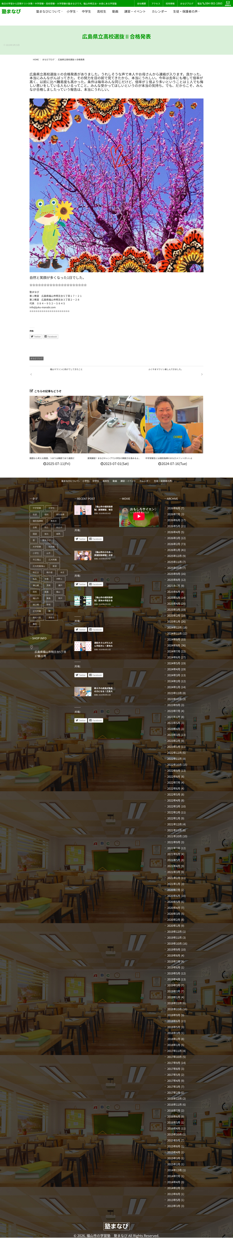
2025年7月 (173, 586)
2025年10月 (174, 568)
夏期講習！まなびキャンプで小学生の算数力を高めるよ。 (114, 458)
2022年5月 (173, 794)
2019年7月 (173, 961)
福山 (58, 591)
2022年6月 (173, 788)
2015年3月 (173, 1158)
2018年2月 (173, 1039)
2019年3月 (173, 985)
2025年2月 (173, 615)
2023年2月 (173, 741)
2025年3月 (173, 609)
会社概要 (141, 3)
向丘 (47, 527)
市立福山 (37, 559)
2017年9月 (173, 1063)
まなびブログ (186, 3)
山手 (49, 553)
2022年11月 (174, 758)
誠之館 (36, 604)
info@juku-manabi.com (43, 307)
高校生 (101, 11)
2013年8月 (173, 1194)
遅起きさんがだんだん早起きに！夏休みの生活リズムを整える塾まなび (103, 647)
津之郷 (36, 585)
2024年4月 (173, 669)
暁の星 (50, 572)
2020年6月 (173, 896)
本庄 (62, 572)
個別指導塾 (38, 520)
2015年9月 (173, 1140)
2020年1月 (173, 925)
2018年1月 (173, 1045)
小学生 (71, 11)
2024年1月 (173, 687)
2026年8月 (173, 508)
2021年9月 (173, 842)
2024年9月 (173, 639)
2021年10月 (174, 836)
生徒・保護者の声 (185, 11)
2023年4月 (173, 729)
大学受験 (37, 546)
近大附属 (37, 611)
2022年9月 (173, 770)
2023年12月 (174, 693)
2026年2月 (173, 544)
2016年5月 (173, 1122)
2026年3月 (173, 538)
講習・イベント (135, 11)
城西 (58, 533)
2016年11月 (174, 1104)
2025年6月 (173, 592)
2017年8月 (173, 1069)
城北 (47, 533)
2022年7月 (173, 782)
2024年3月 (173, 675)
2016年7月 (173, 1110)
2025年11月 (174, 562)
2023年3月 (173, 735)
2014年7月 (173, 1176)
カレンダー (159, 11)
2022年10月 (174, 764)
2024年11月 (174, 633)
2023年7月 (173, 711)
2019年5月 (173, 973)
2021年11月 (174, 830)
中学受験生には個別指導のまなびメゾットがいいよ (168, 458)
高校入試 (37, 617)
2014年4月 (173, 1182)
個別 (47, 514)
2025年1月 (173, 621)
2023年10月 (174, 699)
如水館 (52, 546)
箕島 (49, 598)
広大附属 (53, 559)
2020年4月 (173, 908)
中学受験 (37, 508)
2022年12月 (174, 753)
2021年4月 (173, 866)
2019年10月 (174, 943)
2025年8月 (173, 580)
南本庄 (54, 520)
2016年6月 (173, 1116)
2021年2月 (173, 878)
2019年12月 (174, 931)
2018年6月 (173, 1021)
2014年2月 (173, 1188)
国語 (35, 533)
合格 (35, 527)
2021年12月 (174, 824)
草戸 (60, 598)
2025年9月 (173, 574)
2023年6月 (173, 717)
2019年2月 (173, 991)
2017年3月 (173, 1086)
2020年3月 (173, 914)
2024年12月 (174, 627)
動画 (115, 11)
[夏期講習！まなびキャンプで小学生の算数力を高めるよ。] (116, 425)
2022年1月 (173, 818)
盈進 (47, 591)
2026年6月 (173, 520)
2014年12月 (174, 1170)
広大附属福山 (39, 566)
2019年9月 (173, 949)
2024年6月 (173, 657)
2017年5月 (173, 1075)
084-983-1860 (213, 3)
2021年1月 (173, 884)
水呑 (47, 578)
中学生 (86, 11)
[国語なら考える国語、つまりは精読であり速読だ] (58, 425)
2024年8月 (173, 645)
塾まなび (46, 540)
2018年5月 (173, 1027)
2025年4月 (173, 603)
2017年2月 (173, 1092)
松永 (35, 578)
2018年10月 (174, 1009)
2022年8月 (173, 776)
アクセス (155, 3)
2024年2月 (173, 681)
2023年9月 (173, 705)
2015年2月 (173, 1164)
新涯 (55, 566)
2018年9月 (173, 1015)
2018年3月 (173, 1033)
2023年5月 (173, 723)
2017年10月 (174, 1057)
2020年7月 (173, 890)
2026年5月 (173, 526)
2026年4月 (173, 532)
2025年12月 (174, 556)
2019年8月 (173, 955)
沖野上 (59, 578)
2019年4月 (173, 979)
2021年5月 (173, 860)
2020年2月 (173, 920)
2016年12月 (174, 1098)
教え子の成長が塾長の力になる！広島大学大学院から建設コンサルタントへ (103, 693)
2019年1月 (173, 997)
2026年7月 (173, 514)
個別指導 (60, 514)
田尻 (35, 591)
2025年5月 (173, 597)
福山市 (36, 598)
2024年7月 (173, 651)
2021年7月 (173, 848)
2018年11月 (174, 1003)
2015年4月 (173, 1152)
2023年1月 (173, 747)
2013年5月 (173, 1200)
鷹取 (35, 624)
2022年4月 (173, 800)
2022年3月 (173, 806)
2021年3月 (173, 872)
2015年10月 (174, 1134)
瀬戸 (60, 585)
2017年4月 (173, 1081)
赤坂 (49, 604)
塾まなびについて (48, 11)
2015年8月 (173, 1146)
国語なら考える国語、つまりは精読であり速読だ (52, 458)
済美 (49, 585)
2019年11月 (174, 937)
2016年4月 (173, 1128)
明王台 (36, 572)
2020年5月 (173, 902)
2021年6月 (173, 854)
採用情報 (170, 3)
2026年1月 (173, 550)
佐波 (35, 514)
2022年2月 (173, 812)
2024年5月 (173, 663)
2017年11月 (174, 1051)
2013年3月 (173, 1206)
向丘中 (59, 527)
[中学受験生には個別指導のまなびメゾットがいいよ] (174, 425)
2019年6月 (173, 967)
